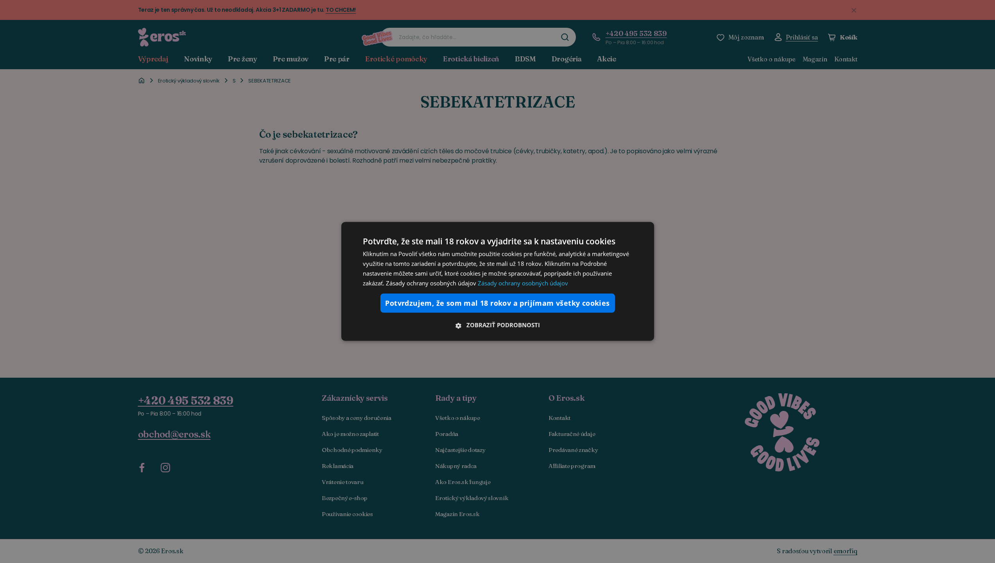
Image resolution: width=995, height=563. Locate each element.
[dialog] (497, 281)
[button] (498, 325)
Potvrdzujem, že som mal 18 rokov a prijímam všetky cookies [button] (497, 303)
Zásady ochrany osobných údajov (523, 283)
